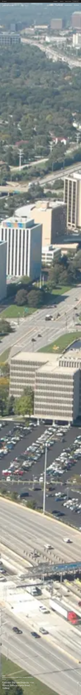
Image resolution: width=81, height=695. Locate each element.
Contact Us (75, 1)
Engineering (59, 5)
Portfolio (76, 5)
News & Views (68, 1)
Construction (68, 5)
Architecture (50, 5)
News (3, 675)
